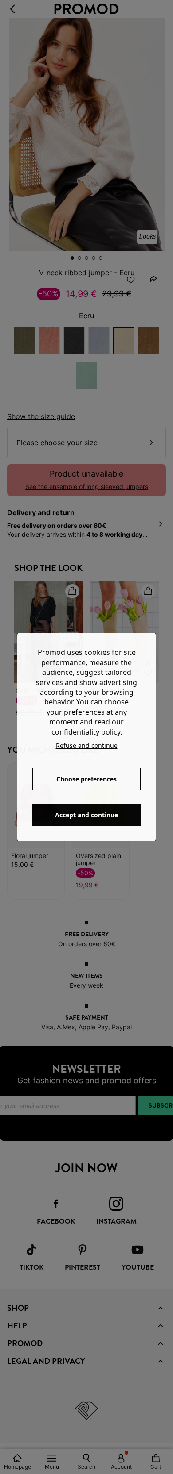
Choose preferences (86, 779)
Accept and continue (86, 815)
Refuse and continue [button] (87, 745)
